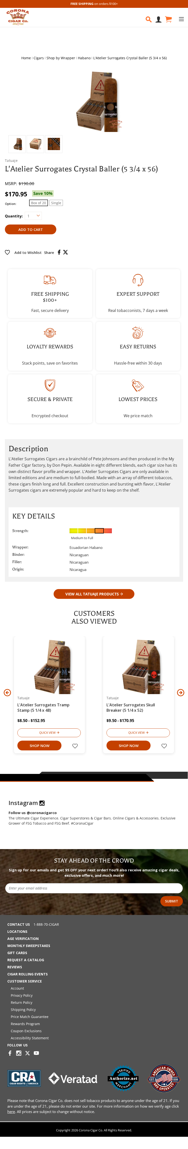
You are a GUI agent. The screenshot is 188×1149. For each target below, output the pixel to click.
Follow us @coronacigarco (33, 812)
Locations (17, 931)
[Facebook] (59, 252)
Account (17, 988)
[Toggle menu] (181, 19)
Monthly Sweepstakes (28, 945)
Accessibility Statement (30, 1038)
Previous (7, 692)
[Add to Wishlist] (76, 746)
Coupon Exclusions (26, 1031)
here (11, 1111)
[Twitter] (65, 252)
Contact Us (18, 924)
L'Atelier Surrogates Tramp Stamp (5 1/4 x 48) (43, 707)
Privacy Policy (22, 995)
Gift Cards (17, 952)
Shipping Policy (23, 1009)
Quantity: (14, 215)
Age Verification (23, 938)
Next (180, 692)
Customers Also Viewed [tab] (94, 617)
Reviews (14, 967)
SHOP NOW (39, 745)
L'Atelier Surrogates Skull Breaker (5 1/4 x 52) (130, 707)
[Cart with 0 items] (168, 19)
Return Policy (21, 1002)
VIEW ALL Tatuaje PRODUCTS (92, 594)
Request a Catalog (25, 960)
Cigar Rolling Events (27, 974)
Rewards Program (25, 1023)
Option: (10, 203)
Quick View (47, 733)
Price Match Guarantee (29, 1016)
